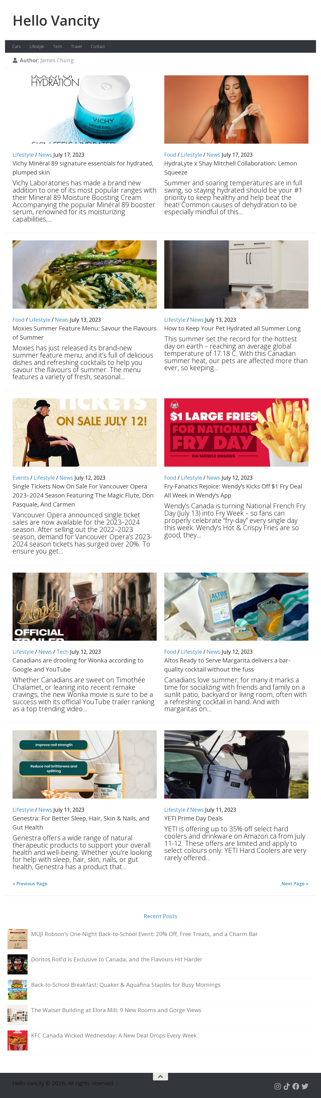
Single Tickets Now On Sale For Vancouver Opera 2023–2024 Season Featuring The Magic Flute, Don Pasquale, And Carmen (83, 495)
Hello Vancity (56, 20)
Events (21, 477)
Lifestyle (37, 46)
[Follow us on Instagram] (277, 1086)
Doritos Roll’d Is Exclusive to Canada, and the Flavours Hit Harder (116, 959)
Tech (57, 46)
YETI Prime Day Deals (193, 818)
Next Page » (294, 884)
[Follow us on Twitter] (304, 1086)
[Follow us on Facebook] (295, 1086)
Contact (98, 46)
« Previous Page (30, 884)
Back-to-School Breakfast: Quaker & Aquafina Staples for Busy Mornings (126, 985)
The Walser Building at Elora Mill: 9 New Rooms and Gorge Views (116, 1010)
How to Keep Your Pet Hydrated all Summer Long (232, 328)
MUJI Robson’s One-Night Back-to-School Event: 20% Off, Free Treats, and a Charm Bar (144, 934)
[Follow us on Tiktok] (286, 1086)
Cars (16, 46)
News (45, 154)
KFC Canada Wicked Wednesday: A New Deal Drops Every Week (114, 1035)
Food (170, 154)
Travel (76, 46)
